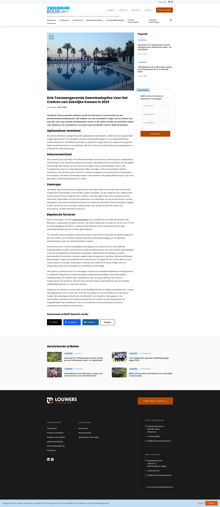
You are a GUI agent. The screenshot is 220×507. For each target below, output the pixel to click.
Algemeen (51, 20)
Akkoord (211, 503)
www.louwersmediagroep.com (160, 487)
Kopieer (107, 322)
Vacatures (147, 10)
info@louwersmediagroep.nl (159, 441)
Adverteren (123, 10)
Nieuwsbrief (136, 10)
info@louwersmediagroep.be (159, 475)
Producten (64, 20)
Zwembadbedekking (115, 20)
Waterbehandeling (94, 20)
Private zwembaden (133, 21)
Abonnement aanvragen (88, 437)
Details (201, 503)
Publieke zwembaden (154, 21)
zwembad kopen (80, 220)
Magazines (111, 10)
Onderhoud (78, 20)
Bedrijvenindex (164, 10)
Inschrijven (155, 134)
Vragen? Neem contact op (154, 401)
